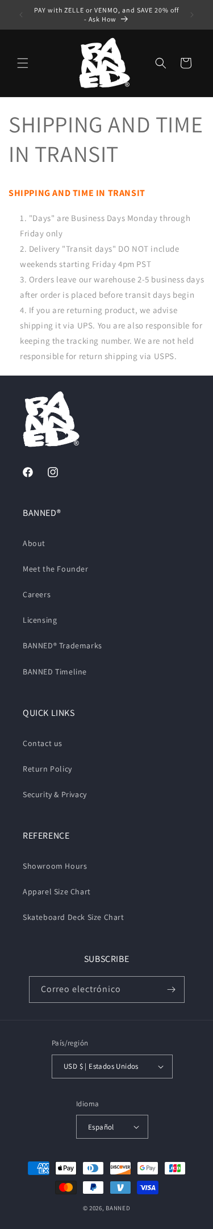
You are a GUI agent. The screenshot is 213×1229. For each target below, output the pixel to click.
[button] (22, 63)
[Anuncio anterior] (21, 14)
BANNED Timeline (55, 671)
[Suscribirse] (171, 989)
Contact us (42, 743)
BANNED (118, 1208)
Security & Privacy (55, 794)
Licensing (40, 620)
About (34, 543)
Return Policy (47, 769)
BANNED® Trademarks (62, 645)
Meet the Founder (56, 569)
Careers (37, 594)
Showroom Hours (55, 866)
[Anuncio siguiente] (191, 14)
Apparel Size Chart (57, 891)
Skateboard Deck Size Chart (73, 917)
